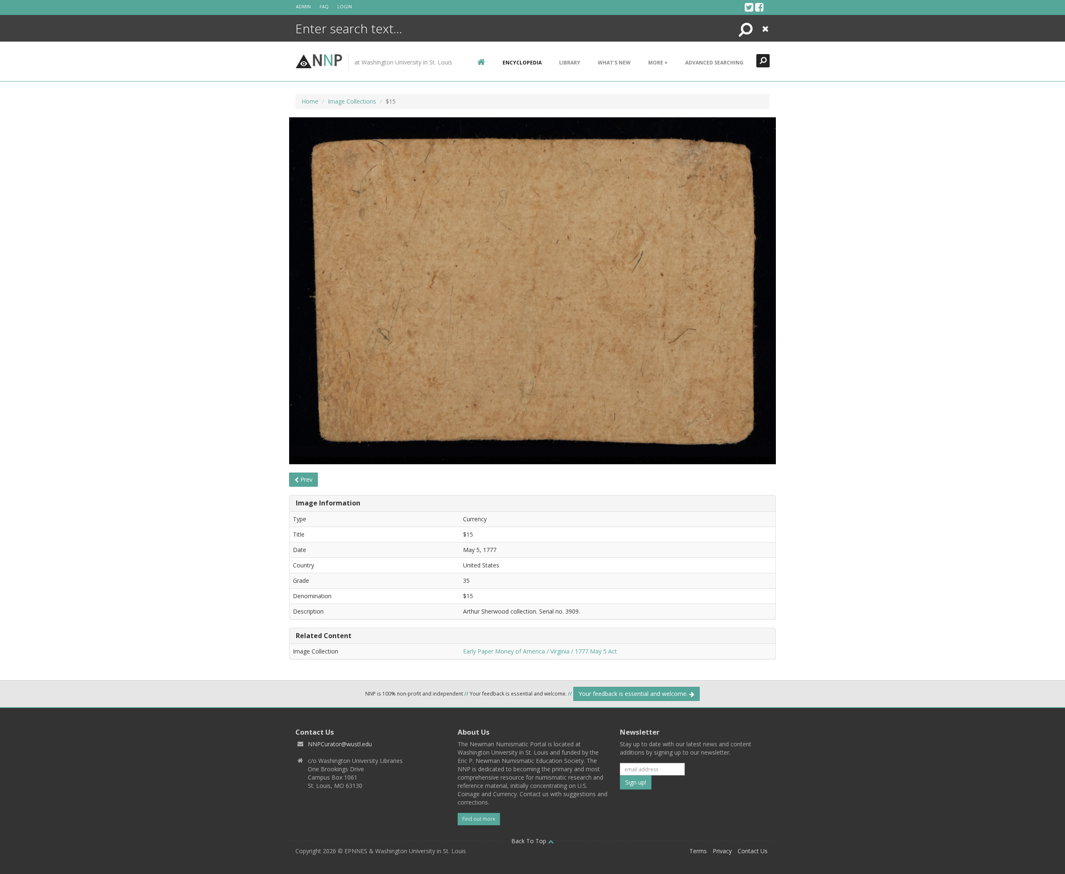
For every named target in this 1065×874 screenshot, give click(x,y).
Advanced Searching (714, 62)
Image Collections (352, 101)
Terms (698, 851)
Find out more (478, 818)
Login (344, 6)
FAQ (324, 6)
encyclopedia (522, 62)
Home (310, 101)
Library (569, 62)
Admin (303, 6)
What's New (614, 62)
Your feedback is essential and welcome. (634, 694)
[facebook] (759, 7)
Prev (305, 479)
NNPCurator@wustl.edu (340, 744)
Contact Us (753, 851)
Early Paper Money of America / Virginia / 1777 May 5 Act (540, 651)
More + (658, 62)
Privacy (722, 851)
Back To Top (529, 841)
